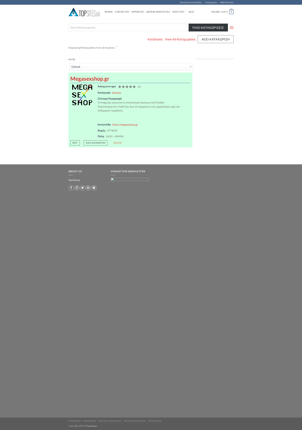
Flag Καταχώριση (95, 143)
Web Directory (227, 2)
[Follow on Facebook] (71, 187)
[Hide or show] (117, 47)
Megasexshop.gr (89, 78)
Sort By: (72, 59)
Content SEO (122, 12)
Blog (191, 12)
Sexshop (116, 92)
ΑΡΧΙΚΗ (109, 12)
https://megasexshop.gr (125, 124)
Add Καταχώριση (216, 39)
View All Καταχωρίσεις (180, 39)
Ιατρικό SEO (137, 12)
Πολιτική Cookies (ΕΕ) (110, 421)
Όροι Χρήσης (155, 421)
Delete (118, 143)
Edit (75, 143)
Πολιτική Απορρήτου (135, 421)
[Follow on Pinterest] (94, 187)
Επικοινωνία (89, 421)
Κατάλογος (155, 39)
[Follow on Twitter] (82, 187)
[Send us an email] (88, 187)
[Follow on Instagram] (77, 187)
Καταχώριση (211, 2)
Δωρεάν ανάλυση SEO (158, 12)
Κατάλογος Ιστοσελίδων (191, 2)
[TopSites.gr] (84, 12)
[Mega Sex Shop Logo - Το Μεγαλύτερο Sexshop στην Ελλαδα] (82, 94)
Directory (178, 12)
